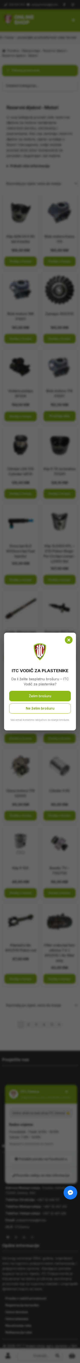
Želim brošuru (40, 696)
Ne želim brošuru (40, 708)
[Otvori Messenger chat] (70, 1192)
